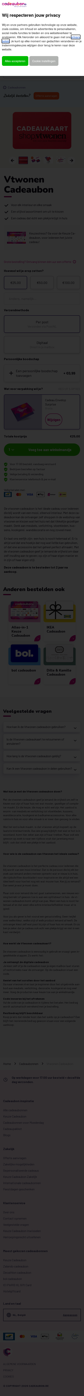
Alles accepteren (15, 61)
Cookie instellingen (43, 61)
